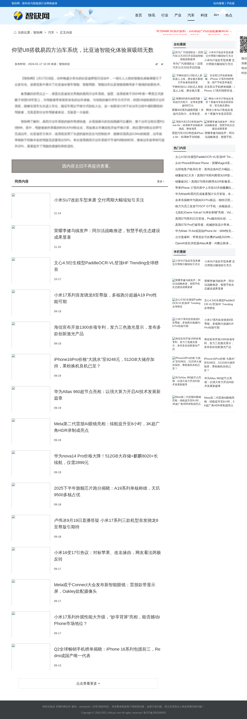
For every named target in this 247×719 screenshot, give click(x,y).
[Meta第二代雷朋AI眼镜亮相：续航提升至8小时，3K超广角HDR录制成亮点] (33, 431)
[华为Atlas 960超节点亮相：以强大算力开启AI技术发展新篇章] (33, 399)
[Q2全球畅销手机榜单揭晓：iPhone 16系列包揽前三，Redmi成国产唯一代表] (33, 657)
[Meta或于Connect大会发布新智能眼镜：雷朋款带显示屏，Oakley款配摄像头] (33, 592)
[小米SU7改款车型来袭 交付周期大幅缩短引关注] (33, 206)
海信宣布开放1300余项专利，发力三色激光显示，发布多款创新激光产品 (219, 343)
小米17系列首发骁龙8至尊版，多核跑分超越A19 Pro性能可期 (218, 323)
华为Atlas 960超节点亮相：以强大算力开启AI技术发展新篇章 (219, 382)
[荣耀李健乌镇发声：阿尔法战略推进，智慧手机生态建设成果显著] (33, 238)
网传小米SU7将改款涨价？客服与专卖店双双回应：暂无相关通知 (219, 113)
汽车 (51, 32)
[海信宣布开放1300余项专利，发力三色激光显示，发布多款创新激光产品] (33, 335)
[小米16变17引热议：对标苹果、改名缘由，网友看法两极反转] (33, 560)
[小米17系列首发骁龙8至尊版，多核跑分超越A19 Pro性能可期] (33, 303)
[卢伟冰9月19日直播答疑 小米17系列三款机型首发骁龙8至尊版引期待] (33, 528)
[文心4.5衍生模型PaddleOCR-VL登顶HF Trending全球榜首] (33, 270)
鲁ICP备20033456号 (154, 712)
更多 (160, 181)
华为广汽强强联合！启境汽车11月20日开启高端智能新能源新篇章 (188, 67)
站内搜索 (218, 3)
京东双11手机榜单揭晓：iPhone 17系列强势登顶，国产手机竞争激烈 (219, 90)
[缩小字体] (162, 64)
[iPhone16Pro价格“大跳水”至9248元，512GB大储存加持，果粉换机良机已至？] (33, 367)
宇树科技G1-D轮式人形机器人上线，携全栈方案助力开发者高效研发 (187, 90)
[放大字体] (156, 64)
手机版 (231, 3)
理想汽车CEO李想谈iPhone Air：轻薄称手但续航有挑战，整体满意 (188, 136)
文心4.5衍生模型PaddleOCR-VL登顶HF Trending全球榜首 (219, 304)
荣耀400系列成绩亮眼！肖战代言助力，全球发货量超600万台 (188, 113)
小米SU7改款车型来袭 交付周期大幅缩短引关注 (99, 200)
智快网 (37, 32)
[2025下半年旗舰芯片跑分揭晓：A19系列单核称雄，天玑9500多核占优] (33, 496)
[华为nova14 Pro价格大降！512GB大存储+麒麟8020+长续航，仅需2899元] (33, 463)
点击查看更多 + (88, 683)
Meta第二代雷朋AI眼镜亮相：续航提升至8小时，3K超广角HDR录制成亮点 (219, 401)
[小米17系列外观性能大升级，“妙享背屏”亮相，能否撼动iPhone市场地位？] (33, 624)
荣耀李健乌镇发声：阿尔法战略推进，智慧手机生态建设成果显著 (219, 136)
